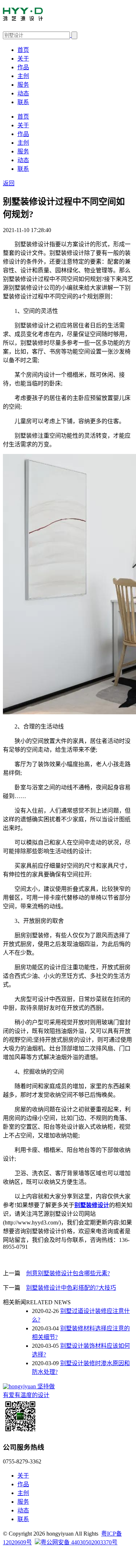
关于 (23, 58)
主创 (23, 76)
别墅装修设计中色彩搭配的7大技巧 (71, 1288)
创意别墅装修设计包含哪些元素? (68, 1273)
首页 (23, 50)
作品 (23, 67)
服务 (23, 85)
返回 (9, 183)
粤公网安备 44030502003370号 (79, 1542)
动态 (23, 93)
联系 (23, 102)
